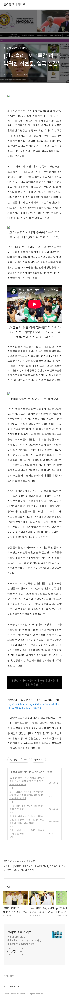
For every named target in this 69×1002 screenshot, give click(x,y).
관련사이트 (9, 976)
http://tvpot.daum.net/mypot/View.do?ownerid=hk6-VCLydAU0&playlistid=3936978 (33, 706)
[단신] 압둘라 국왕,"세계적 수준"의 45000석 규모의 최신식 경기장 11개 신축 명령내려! (26, 795)
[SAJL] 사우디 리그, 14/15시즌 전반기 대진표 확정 (27, 832)
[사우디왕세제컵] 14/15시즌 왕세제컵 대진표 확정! (26, 807)
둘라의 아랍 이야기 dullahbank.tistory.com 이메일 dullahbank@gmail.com (24, 940)
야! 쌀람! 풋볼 (16, 771)
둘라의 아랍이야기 (11, 987)
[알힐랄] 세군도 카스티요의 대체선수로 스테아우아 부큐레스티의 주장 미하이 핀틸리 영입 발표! (26, 819)
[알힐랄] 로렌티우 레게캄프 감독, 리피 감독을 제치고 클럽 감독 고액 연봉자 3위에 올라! (27, 781)
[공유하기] (21, 759)
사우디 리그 (29, 771)
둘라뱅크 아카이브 (14, 4)
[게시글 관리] (26, 759)
